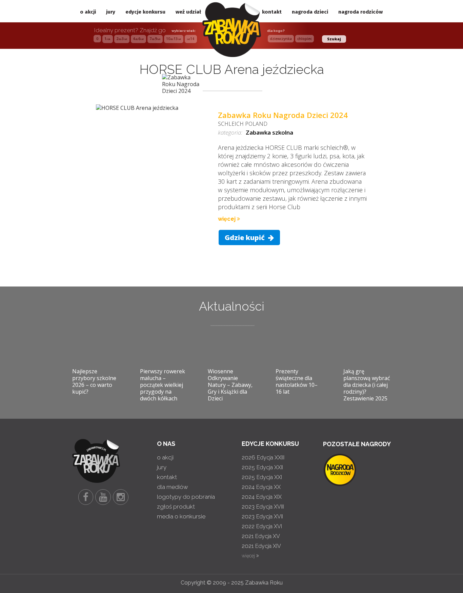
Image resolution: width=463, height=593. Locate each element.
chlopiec (304, 38)
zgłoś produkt (176, 506)
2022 (262, 526)
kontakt (272, 12)
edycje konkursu (145, 12)
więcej (227, 219)
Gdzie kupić (245, 237)
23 (121, 38)
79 (154, 38)
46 (138, 38)
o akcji (88, 12)
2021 (261, 536)
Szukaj (334, 38)
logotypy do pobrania (186, 496)
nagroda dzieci (310, 12)
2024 (261, 486)
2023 (263, 506)
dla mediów (172, 486)
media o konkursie (181, 516)
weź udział (188, 12)
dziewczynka (281, 38)
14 (190, 38)
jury (110, 12)
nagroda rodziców (360, 12)
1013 (173, 38)
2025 (262, 467)
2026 (263, 457)
